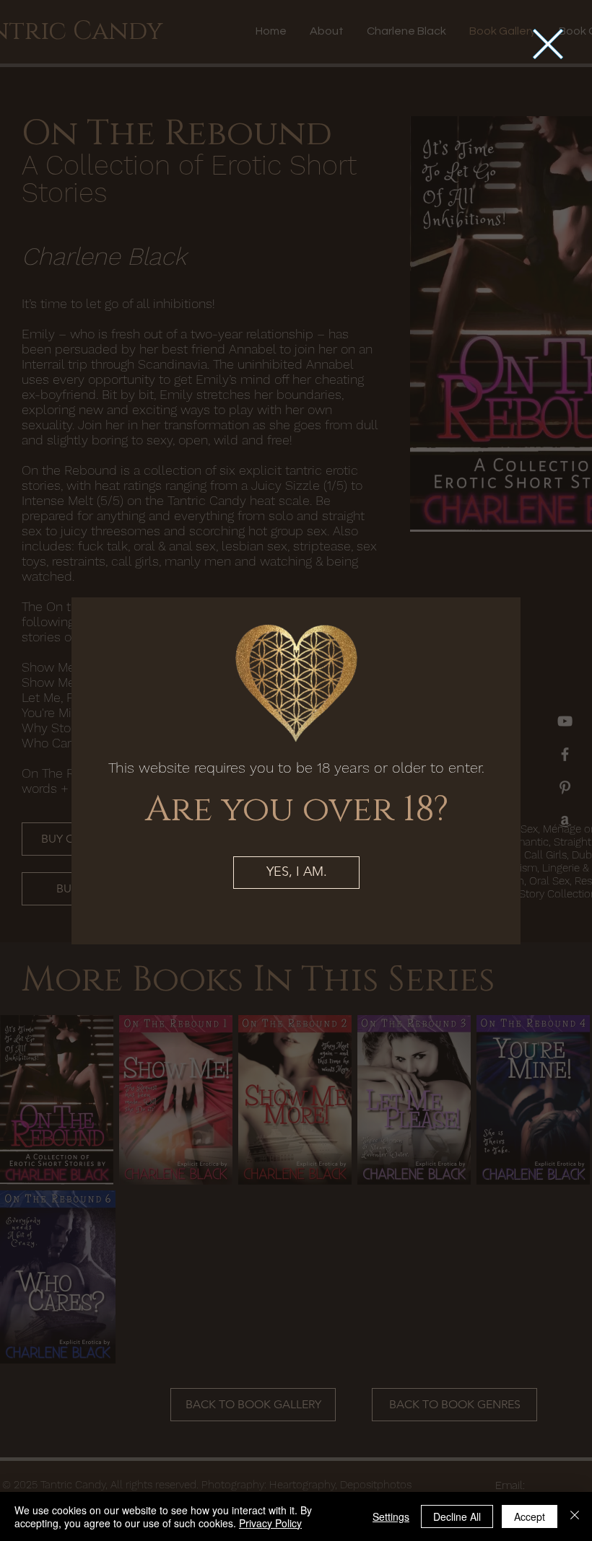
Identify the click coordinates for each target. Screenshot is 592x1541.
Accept (529, 1516)
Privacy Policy (270, 1523)
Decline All (457, 1516)
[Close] (574, 1516)
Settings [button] (391, 1516)
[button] (548, 44)
